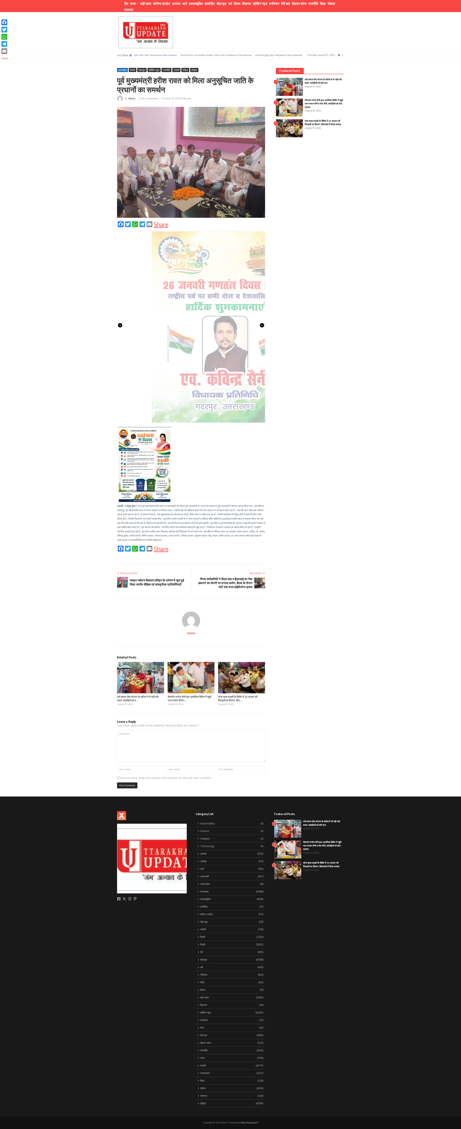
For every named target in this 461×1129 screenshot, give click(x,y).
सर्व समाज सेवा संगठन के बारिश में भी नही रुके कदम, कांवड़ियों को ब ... (138, 698)
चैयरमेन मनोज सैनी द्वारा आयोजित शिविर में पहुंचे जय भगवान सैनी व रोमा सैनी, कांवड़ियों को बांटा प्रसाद (324, 104)
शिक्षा (323, 3)
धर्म (230, 3)
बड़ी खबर (145, 3)
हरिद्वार (194, 70)
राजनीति (313, 3)
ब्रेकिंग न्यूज (260, 3)
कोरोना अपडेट (161, 3)
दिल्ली (132, 70)
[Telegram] (5, 44)
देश (126, 3)
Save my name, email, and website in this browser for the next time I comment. (166, 777)
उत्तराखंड (122, 70)
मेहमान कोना (299, 3)
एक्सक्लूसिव (196, 3)
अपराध (176, 3)
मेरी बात (285, 3)
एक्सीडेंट (210, 3)
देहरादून (141, 70)
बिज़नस (246, 3)
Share (161, 224)
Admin (131, 98)
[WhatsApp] (5, 36)
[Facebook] (5, 22)
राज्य (133, 3)
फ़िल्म (237, 3)
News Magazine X (249, 1122)
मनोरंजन (274, 3)
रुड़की (176, 70)
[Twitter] (5, 29)
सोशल (331, 3)
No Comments (150, 98)
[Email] (5, 51)
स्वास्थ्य (128, 9)
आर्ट (184, 3)
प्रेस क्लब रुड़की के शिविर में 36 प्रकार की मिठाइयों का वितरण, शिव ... (237, 698)
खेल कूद (222, 3)
